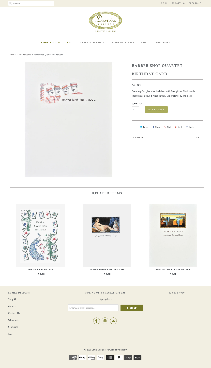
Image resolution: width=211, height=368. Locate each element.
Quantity (137, 103)
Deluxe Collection (90, 42)
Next (198, 137)
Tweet (145, 127)
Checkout (195, 3)
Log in (163, 3)
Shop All (12, 299)
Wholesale (163, 42)
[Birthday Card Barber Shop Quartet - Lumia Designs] (68, 119)
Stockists (13, 327)
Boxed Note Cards (122, 42)
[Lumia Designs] (105, 23)
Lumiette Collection (54, 42)
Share (157, 127)
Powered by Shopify (117, 349)
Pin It (169, 127)
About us (12, 306)
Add (180, 127)
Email (191, 127)
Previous (139, 137)
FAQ (10, 333)
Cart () (179, 3)
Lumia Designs (99, 349)
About (145, 42)
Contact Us (14, 313)
